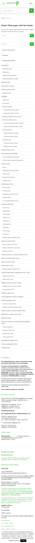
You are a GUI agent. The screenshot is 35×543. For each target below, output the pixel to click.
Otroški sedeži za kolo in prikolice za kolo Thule (15, 272)
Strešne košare (6, 211)
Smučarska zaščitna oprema (9, 120)
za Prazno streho (7, 197)
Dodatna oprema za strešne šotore (11, 269)
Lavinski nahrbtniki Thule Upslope (11, 157)
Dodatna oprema (7, 93)
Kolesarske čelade (7, 69)
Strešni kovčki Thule (7, 204)
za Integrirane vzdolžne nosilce (10, 194)
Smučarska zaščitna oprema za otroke (13, 126)
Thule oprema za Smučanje (9, 153)
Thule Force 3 (6, 208)
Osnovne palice (6, 187)
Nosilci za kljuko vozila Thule (10, 244)
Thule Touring (6, 231)
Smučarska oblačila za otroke (11, 113)
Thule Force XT (6, 217)
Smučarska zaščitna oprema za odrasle (13, 123)
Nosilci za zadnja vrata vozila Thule (11, 248)
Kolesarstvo (5, 65)
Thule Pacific (6, 227)
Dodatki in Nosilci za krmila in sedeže (12, 286)
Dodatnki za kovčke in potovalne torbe (12, 307)
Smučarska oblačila (7, 106)
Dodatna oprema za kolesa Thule (11, 283)
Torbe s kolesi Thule (8, 337)
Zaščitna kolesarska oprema (9, 75)
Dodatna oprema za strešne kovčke (11, 237)
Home (2, 18)
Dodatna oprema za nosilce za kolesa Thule (14, 255)
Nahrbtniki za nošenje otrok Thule (11, 314)
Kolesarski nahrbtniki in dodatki (10, 79)
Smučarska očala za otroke (10, 146)
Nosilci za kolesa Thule (8, 241)
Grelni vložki (6, 100)
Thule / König (6, 174)
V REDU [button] (23, 540)
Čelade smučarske (7, 130)
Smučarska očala (7, 140)
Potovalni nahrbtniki (7, 327)
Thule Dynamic (6, 214)
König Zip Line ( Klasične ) (9, 177)
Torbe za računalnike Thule (9, 344)
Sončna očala (6, 72)
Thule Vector (6, 234)
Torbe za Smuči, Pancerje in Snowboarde (13, 160)
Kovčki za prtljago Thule (8, 300)
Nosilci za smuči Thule (8, 262)
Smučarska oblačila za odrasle (11, 110)
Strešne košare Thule (7, 150)
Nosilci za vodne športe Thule (10, 258)
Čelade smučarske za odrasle (11, 133)
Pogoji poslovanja (7, 452)
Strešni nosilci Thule (7, 184)
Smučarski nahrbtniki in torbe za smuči (12, 116)
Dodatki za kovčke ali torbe (9, 304)
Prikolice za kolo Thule (8, 276)
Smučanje (4, 97)
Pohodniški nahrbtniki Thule (9, 340)
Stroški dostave (7, 455)
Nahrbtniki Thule (6, 318)
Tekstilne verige (7, 180)
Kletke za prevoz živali (8, 90)
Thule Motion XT (7, 224)
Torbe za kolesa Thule (8, 289)
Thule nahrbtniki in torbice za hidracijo (12, 297)
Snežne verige (5, 164)
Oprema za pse (5, 82)
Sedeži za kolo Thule (8, 279)
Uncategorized (5, 348)
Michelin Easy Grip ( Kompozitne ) (11, 170)
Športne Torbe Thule (8, 333)
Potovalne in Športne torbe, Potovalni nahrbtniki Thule (15, 322)
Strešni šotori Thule (7, 266)
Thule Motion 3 (6, 221)
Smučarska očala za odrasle (11, 143)
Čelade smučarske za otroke (11, 136)
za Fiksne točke (6, 191)
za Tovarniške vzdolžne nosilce (10, 201)
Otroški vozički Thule (7, 293)
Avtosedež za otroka (7, 86)
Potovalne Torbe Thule (8, 330)
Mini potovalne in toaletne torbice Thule (13, 311)
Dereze (4, 167)
